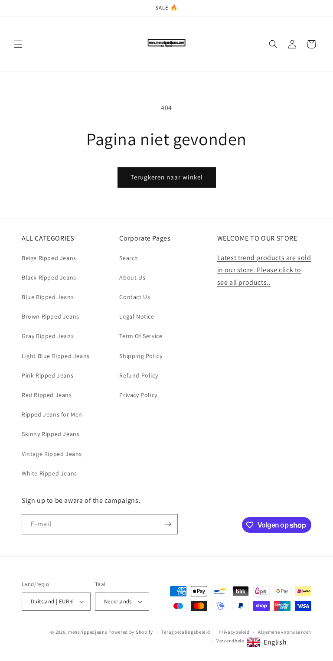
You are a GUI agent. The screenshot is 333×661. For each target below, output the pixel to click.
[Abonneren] (167, 524)
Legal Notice (136, 316)
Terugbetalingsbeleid (185, 632)
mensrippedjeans (88, 632)
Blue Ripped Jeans (48, 297)
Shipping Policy (140, 356)
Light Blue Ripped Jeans (56, 356)
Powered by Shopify (130, 632)
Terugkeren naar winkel (167, 177)
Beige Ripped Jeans (49, 258)
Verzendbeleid (232, 641)
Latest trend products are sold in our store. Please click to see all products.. (264, 270)
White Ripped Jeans (49, 473)
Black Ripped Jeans (49, 277)
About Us (132, 277)
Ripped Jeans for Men (52, 414)
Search (128, 258)
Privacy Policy (138, 395)
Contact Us (134, 297)
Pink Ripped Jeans (47, 375)
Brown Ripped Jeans (50, 316)
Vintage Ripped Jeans (52, 454)
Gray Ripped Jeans (48, 336)
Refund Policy (138, 375)
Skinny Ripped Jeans (50, 434)
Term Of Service (140, 336)
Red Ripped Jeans (47, 395)
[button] (18, 44)
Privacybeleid (234, 632)
